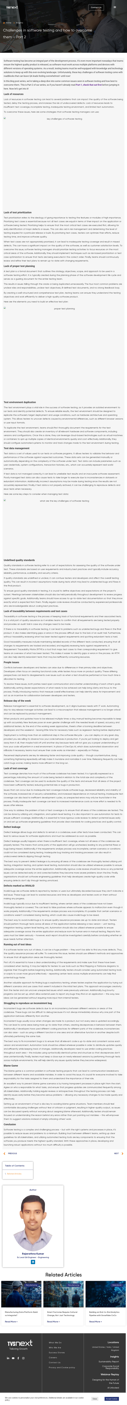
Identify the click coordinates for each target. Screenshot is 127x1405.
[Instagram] (23, 1358)
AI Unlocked (113, 1387)
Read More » (11, 1321)
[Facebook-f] (18, 1358)
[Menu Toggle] (115, 7)
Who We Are (55, 1348)
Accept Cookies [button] (111, 1399)
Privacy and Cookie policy (62, 1367)
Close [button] (95, 1399)
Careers (53, 1357)
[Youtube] (13, 1358)
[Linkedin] (33, 1262)
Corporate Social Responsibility (110, 1367)
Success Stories (57, 1352)
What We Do (55, 1343)
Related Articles (14, 1174)
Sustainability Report (109, 1361)
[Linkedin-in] (8, 1358)
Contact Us (55, 1362)
